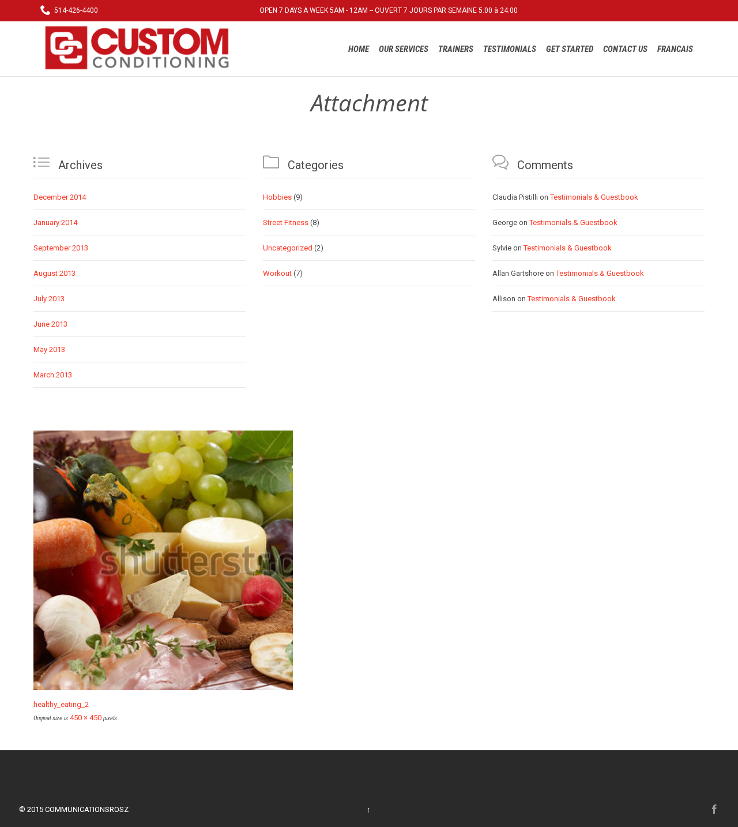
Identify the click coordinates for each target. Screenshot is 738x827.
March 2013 (52, 375)
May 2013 (49, 349)
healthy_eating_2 (61, 704)
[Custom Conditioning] (141, 47)
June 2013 (50, 324)
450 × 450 (85, 717)
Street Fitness (285, 222)
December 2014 (59, 197)
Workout (277, 273)
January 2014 (55, 222)
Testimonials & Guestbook (594, 197)
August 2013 (54, 273)
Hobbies (277, 197)
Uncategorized (287, 248)
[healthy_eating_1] (369, 560)
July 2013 (49, 298)
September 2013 (60, 248)
